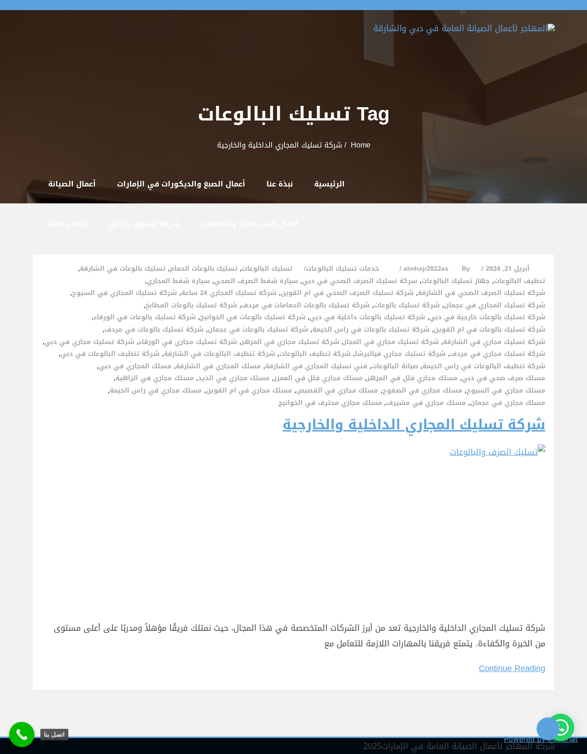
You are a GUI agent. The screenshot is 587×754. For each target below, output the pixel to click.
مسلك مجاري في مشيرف (426, 403)
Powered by (541, 738)
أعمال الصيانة (72, 184)
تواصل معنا (68, 224)
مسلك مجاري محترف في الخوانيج (330, 403)
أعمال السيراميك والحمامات (250, 224)
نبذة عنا (279, 184)
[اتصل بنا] (21, 734)
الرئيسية (329, 184)
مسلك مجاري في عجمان (507, 403)
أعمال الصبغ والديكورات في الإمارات (181, 184)
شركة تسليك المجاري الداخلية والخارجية (413, 424)
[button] (560, 727)
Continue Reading (512, 668)
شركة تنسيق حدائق (144, 224)
